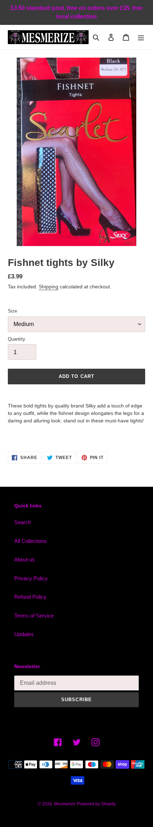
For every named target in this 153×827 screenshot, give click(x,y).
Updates (24, 634)
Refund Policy (30, 597)
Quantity (16, 339)
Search (22, 522)
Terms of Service (34, 616)
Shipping (48, 286)
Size (12, 311)
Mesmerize (64, 803)
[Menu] (140, 37)
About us (24, 559)
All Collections (30, 541)
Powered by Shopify (96, 803)
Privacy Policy (31, 578)
